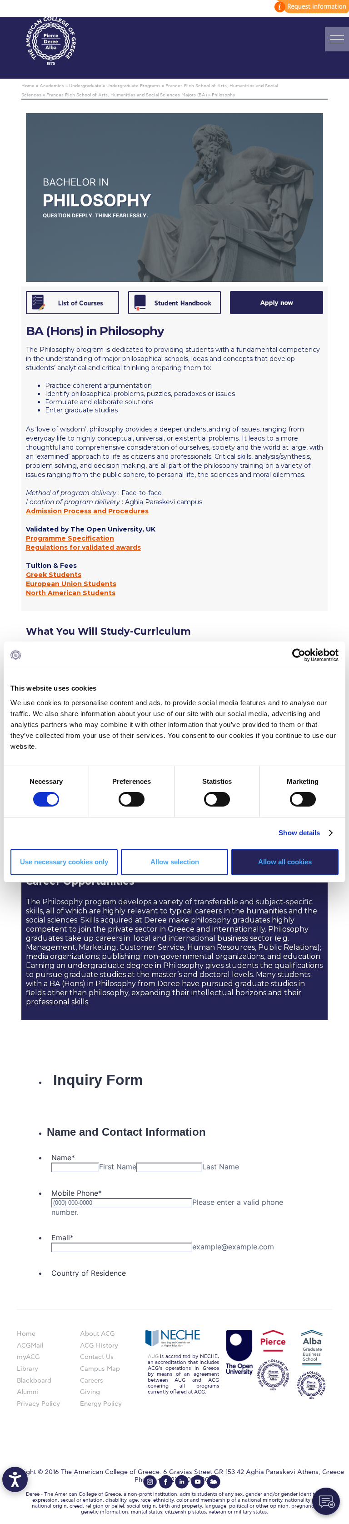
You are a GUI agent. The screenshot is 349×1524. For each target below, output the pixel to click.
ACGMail (30, 1345)
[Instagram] (150, 1482)
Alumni (27, 1392)
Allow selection (174, 862)
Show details (299, 833)
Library (27, 1369)
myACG (28, 1357)
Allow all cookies (285, 862)
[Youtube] (197, 1482)
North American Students (70, 593)
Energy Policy (101, 1404)
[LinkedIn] (182, 1482)
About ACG (97, 1334)
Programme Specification (70, 538)
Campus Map (100, 1369)
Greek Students (53, 575)
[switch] (132, 799)
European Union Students (71, 584)
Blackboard (34, 1380)
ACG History (99, 1345)
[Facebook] (166, 1482)
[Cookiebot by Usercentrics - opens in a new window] (299, 655)
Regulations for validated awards (83, 547)
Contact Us (97, 1357)
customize (310, 6)
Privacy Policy (38, 1404)
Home (26, 1334)
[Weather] (213, 1482)
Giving (90, 1392)
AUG (153, 1356)
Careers (91, 1380)
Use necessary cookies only (64, 862)
